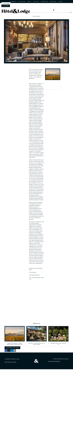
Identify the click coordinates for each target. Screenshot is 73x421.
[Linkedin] (51, 10)
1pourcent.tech (12, 375)
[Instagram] (49, 10)
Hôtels (29, 1)
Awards (60, 1)
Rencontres (53, 1)
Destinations (44, 1)
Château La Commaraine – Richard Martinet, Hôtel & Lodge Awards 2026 (52, 85)
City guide (36, 1)
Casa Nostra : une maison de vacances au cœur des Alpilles (36, 344)
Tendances (13, 1)
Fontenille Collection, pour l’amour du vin (58, 344)
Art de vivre (21, 1)
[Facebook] (46, 10)
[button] (71, 12)
